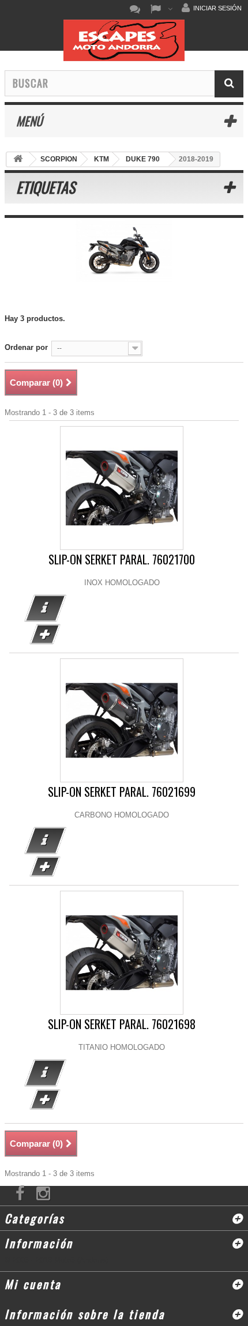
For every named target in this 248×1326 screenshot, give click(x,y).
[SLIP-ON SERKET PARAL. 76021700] (122, 488)
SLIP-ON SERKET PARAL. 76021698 (122, 1024)
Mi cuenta (33, 1284)
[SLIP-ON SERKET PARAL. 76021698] (122, 952)
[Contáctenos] (138, 9)
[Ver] (45, 608)
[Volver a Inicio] (18, 159)
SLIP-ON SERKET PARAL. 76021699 (122, 791)
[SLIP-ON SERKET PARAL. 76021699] (122, 720)
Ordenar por (26, 347)
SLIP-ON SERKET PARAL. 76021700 (121, 559)
